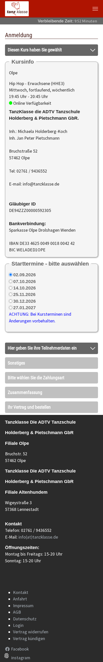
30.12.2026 (24, 301)
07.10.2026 (24, 281)
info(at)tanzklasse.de (38, 537)
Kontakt (20, 592)
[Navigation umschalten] (95, 8)
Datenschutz (24, 619)
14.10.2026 (24, 287)
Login (18, 625)
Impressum (23, 605)
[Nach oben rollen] (91, 650)
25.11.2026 (24, 294)
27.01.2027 (24, 307)
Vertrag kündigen (29, 638)
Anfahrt (20, 599)
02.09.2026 (24, 274)
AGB (17, 612)
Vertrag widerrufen (30, 632)
